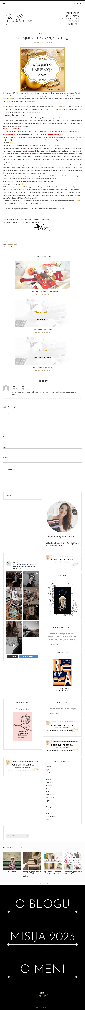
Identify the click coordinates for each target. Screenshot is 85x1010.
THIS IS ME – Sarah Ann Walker (42, 367)
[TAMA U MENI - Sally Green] (42, 314)
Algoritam (49, 766)
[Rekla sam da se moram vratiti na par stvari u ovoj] (14, 579)
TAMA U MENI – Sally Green (42, 329)
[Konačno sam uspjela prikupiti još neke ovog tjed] (14, 612)
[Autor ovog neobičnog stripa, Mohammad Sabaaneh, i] (31, 579)
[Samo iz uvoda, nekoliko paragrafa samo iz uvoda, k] (14, 629)
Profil (47, 810)
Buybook (48, 770)
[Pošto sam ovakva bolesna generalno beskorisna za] (14, 595)
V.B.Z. (47, 813)
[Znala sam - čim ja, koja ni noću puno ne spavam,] (31, 595)
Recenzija (38, 294)
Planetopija (49, 807)
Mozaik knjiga (50, 797)
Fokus (48, 776)
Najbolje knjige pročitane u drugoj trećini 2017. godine (32, 874)
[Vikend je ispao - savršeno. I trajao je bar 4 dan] (31, 629)
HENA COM (49, 782)
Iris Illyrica (49, 785)
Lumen (48, 791)
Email (4, 447)
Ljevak (48, 788)
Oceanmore (49, 804)
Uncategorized (12, 244)
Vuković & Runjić (51, 816)
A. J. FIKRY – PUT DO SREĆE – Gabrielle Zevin (42, 291)
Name (5, 437)
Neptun (48, 801)
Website (5, 457)
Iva (6, 242)
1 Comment (49, 42)
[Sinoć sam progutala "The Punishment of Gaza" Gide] (31, 612)
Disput (48, 773)
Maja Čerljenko (18, 387)
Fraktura (48, 779)
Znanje (48, 819)
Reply (26, 389)
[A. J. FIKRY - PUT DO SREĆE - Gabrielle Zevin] (42, 276)
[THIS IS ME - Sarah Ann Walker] (42, 352)
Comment (6, 414)
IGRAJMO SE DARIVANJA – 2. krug (42, 38)
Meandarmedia (50, 794)
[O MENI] (62, 516)
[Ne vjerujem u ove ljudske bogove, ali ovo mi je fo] (14, 645)
